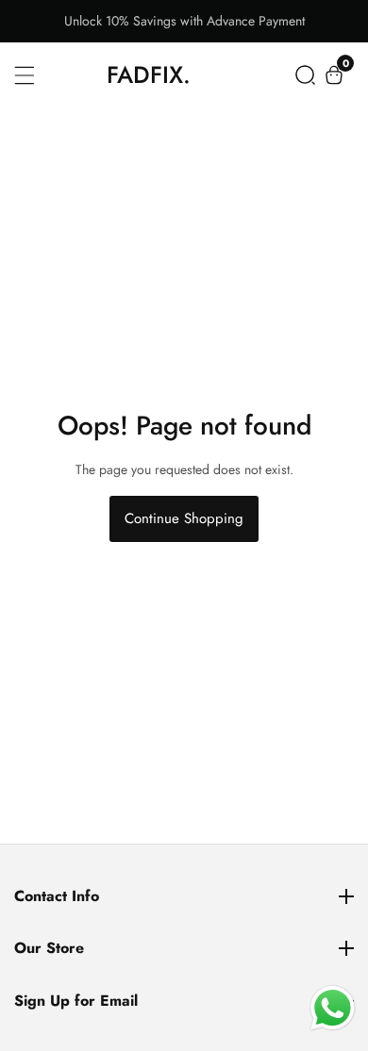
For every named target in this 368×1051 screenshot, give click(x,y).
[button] (305, 75)
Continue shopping (184, 518)
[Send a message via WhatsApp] (333, 1008)
